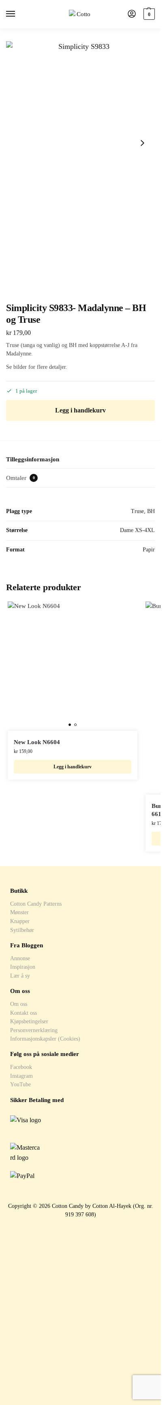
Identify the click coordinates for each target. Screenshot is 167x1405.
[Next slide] (142, 143)
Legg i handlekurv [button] (73, 767)
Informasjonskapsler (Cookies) (45, 1038)
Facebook (21, 1067)
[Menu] (18, 14)
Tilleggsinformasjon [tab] (32, 459)
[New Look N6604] (72, 666)
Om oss (18, 1004)
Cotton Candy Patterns (36, 903)
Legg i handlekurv (80, 410)
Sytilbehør (22, 930)
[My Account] (132, 14)
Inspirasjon (22, 966)
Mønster (19, 912)
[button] (148, 14)
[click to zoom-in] (80, 143)
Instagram (21, 1076)
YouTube (20, 1084)
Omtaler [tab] (20, 478)
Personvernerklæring (34, 1030)
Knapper (20, 921)
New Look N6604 (37, 742)
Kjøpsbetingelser (29, 1021)
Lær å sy (20, 975)
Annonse (20, 958)
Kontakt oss (23, 1013)
